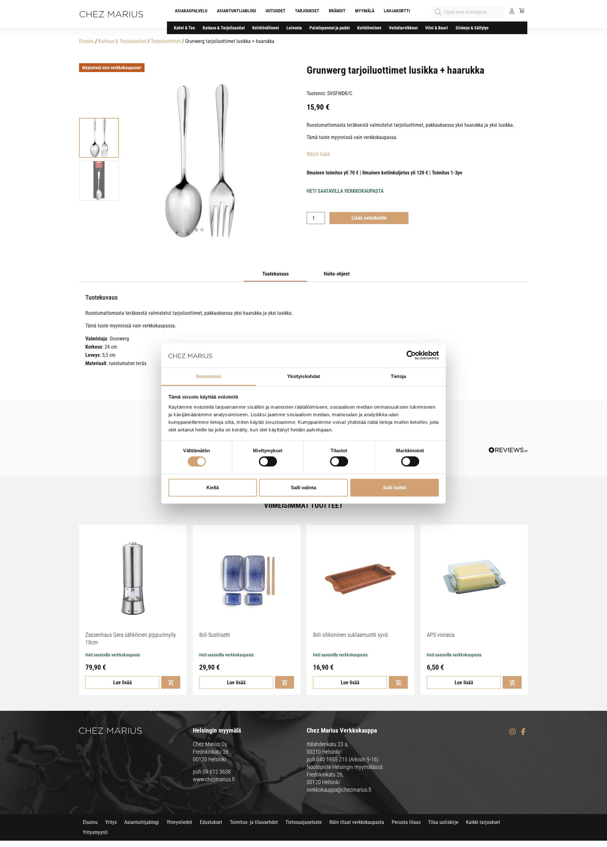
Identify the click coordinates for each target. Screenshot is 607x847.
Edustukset (211, 822)
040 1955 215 (331, 759)
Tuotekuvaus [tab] (275, 274)
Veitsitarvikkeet (403, 27)
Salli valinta (303, 487)
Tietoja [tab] (398, 376)
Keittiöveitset (369, 27)
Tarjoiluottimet (166, 41)
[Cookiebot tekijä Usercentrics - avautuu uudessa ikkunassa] (411, 355)
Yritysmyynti (95, 832)
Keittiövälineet (265, 27)
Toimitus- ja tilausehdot (254, 822)
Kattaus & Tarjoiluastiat (224, 27)
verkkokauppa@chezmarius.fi (339, 789)
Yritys (111, 822)
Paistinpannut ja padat (330, 27)
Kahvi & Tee (184, 27)
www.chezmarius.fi (214, 779)
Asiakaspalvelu (191, 10)
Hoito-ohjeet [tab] (337, 274)
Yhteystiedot (179, 822)
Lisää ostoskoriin (369, 218)
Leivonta (294, 27)
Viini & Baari (436, 27)
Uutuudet (275, 10)
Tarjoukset (307, 10)
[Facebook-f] (523, 731)
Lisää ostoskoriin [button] (170, 682)
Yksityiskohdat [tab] (303, 376)
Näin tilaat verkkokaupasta (356, 822)
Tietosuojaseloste (303, 822)
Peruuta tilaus (406, 822)
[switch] (268, 461)
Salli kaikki (394, 487)
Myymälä (364, 10)
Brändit (337, 10)
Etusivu (86, 41)
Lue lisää (122, 682)
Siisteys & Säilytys (472, 27)
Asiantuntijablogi (236, 10)
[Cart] (519, 10)
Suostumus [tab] (209, 376)
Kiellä (212, 487)
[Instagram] (512, 731)
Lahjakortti (397, 10)
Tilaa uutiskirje (443, 822)
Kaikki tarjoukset (483, 822)
